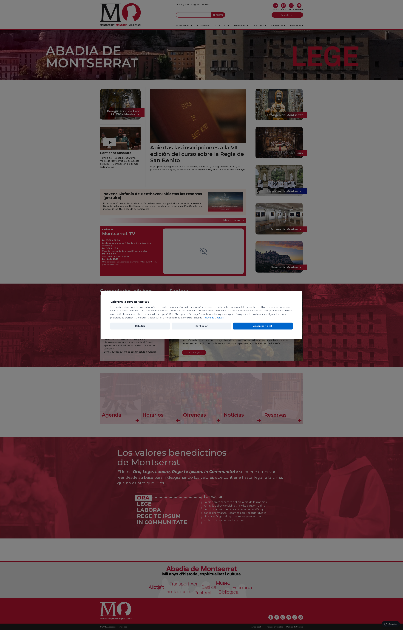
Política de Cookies (213, 317)
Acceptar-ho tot (262, 326)
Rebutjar (140, 326)
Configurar (201, 326)
